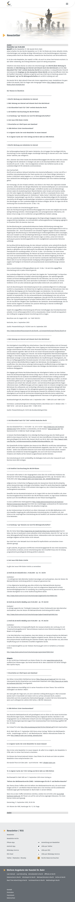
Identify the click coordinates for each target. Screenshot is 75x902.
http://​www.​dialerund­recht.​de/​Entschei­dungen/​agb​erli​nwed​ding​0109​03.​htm (32, 614)
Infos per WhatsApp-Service (50, 854)
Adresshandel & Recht (35, 874)
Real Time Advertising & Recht (17, 880)
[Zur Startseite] (9, 3)
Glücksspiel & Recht (28, 877)
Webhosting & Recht (53, 880)
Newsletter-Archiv (13, 838)
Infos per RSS (45, 850)
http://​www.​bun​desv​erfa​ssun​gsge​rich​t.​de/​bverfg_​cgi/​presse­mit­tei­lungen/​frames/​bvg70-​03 (36, 331)
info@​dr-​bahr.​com (49, 763)
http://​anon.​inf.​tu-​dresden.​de (34, 477)
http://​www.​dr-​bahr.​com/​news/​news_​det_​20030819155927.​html (39, 479)
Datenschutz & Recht (14, 877)
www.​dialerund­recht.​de (54, 660)
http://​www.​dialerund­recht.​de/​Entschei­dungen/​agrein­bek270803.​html (30, 652)
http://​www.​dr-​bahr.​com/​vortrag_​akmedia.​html (26, 735)
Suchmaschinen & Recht (37, 880)
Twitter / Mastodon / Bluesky (16, 858)
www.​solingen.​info (54, 429)
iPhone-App (11, 842)
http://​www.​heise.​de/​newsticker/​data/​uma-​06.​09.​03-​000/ (40, 531)
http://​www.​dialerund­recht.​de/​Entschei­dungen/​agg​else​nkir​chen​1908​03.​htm (32, 596)
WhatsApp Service (13, 850)
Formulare (10, 892)
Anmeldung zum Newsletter (50, 842)
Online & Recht (60, 877)
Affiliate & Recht (49, 874)
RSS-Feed (10, 854)
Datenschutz (11, 898)
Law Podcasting (22, 874)
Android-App (11, 846)
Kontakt (9, 889)
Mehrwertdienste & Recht (45, 877)
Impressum (10, 895)
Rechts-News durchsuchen (50, 858)
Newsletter (10, 835)
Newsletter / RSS (15, 830)
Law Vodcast (11, 874)
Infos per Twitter (46, 846)
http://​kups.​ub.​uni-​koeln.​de (46, 679)
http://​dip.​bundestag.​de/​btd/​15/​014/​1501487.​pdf (37, 727)
